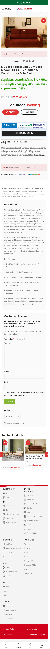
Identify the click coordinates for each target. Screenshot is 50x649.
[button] (47, 454)
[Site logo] (24, 9)
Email (6, 382)
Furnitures (29, 540)
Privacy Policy (9, 629)
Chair (26, 552)
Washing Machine (12, 514)
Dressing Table (30, 565)
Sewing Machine (10, 610)
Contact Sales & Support (36, 634)
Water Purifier (32, 533)
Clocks (8, 576)
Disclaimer (7, 634)
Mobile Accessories (13, 548)
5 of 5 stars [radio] (24, 339)
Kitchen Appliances (29, 490)
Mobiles (9, 544)
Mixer (29, 529)
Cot (25, 556)
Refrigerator (10, 506)
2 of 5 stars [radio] (19, 339)
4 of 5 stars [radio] (23, 339)
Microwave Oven (33, 521)
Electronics (9, 489)
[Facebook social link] (18, 2)
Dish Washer (31, 500)
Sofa (4, 464)
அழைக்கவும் (39, 154)
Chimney (30, 495)
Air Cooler (9, 497)
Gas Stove (30, 508)
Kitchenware (11, 606)
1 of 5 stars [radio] (17, 339)
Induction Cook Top (34, 516)
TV (7, 510)
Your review (9, 343)
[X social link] (21, 2)
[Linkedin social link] (27, 2)
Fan (7, 502)
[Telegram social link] (30, 2)
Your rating (9, 339)
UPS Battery (10, 518)
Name (7, 371)
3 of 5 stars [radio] (21, 339)
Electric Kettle (32, 504)
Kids (5, 595)
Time (5, 563)
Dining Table (29, 561)
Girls (5, 591)
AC (7, 493)
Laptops (9, 552)
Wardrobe (28, 573)
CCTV (8, 556)
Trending (7, 540)
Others (6, 602)
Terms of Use (31, 629)
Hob (28, 512)
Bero (28, 548)
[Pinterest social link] (24, 2)
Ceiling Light (8, 618)
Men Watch (10, 567)
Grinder (29, 525)
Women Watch (11, 572)
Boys (8, 586)
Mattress (27, 569)
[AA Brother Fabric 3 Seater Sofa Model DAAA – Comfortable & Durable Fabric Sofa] (35, 446)
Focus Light (8, 614)
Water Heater (11, 522)
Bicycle (6, 582)
